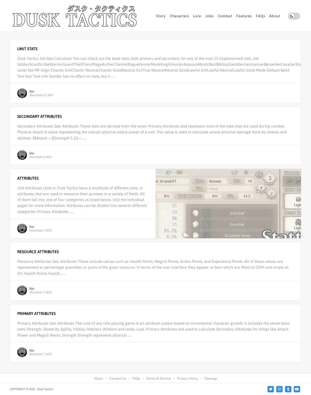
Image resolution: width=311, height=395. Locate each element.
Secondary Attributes (39, 116)
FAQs (260, 16)
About (274, 16)
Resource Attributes (38, 251)
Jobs (209, 16)
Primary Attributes (36, 313)
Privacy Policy (187, 378)
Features (244, 16)
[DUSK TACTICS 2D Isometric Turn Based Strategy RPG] (75, 16)
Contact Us (117, 378)
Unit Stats (27, 48)
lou (31, 91)
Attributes (28, 178)
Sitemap (210, 378)
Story (161, 16)
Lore (197, 16)
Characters (179, 16)
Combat (225, 16)
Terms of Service (158, 378)
